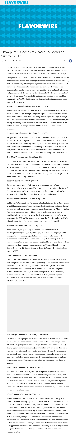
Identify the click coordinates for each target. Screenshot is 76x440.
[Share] (70, 61)
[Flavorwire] (16, 2)
